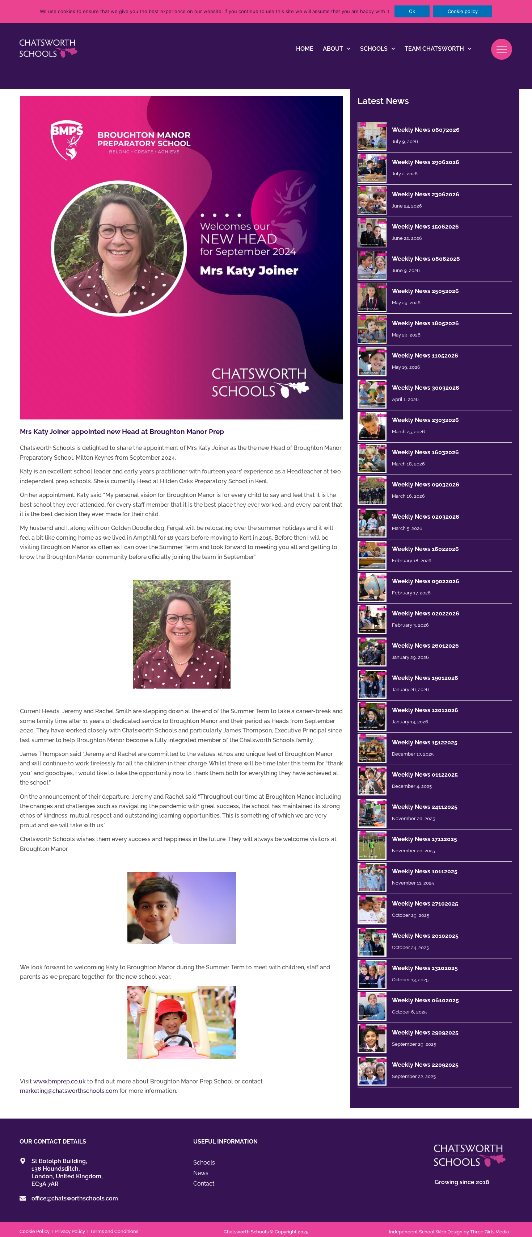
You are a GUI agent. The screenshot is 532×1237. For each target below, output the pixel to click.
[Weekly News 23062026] (372, 200)
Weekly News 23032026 (425, 420)
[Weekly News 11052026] (372, 361)
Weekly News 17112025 (424, 839)
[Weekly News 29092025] (372, 1038)
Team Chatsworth (434, 48)
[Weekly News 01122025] (372, 780)
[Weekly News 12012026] (372, 716)
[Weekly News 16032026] (372, 458)
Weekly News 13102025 (425, 968)
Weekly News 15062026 (425, 226)
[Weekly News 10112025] (372, 877)
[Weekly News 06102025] (372, 1006)
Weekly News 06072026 (426, 129)
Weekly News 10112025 (424, 871)
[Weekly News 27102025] (372, 909)
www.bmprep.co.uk (59, 1081)
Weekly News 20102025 (425, 935)
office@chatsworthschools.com (74, 1198)
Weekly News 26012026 (425, 645)
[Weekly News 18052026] (372, 329)
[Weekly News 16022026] (372, 555)
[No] (523, 11)
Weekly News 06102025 (425, 1000)
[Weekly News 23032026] (372, 426)
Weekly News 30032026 (425, 387)
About (333, 48)
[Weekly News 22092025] (372, 1071)
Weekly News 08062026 (426, 258)
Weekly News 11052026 (425, 355)
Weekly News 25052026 (425, 291)
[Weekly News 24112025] (372, 813)
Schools (374, 48)
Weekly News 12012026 (425, 710)
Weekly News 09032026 (425, 484)
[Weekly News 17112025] (372, 845)
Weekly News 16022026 (425, 549)
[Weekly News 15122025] (372, 748)
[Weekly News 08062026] (372, 265)
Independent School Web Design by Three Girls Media (449, 1231)
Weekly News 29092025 (425, 1032)
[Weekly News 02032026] (372, 523)
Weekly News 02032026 (425, 516)
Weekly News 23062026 (425, 194)
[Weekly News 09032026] (372, 490)
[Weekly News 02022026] (372, 619)
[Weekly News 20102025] (372, 942)
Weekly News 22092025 (425, 1064)
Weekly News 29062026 (425, 162)
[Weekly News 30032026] (372, 394)
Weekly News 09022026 (425, 581)
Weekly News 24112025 (424, 806)
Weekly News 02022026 (425, 613)
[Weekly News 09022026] (372, 587)
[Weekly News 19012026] (372, 684)
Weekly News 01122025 (425, 774)
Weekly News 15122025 (424, 742)
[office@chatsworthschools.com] (23, 1198)
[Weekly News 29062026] (372, 168)
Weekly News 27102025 (425, 903)
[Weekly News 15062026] (372, 232)
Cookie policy (463, 11)
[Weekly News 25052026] (372, 297)
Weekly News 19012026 (425, 677)
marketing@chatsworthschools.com (69, 1090)
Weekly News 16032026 (425, 452)
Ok (412, 11)
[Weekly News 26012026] (372, 652)
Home (304, 48)
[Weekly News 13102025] (372, 974)
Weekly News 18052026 (425, 323)
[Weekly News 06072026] (372, 136)
